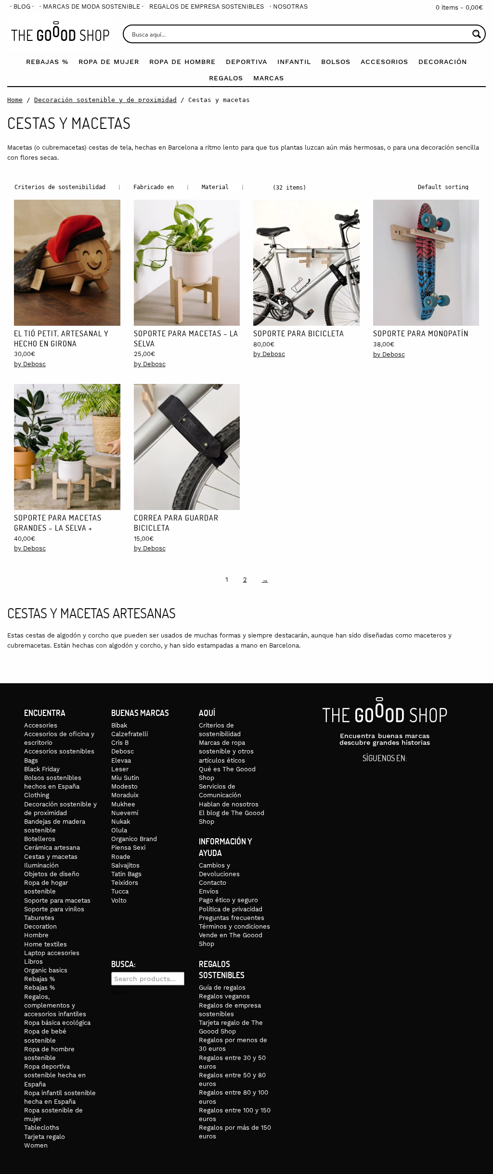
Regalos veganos (224, 996)
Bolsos (335, 61)
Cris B (120, 742)
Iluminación (41, 865)
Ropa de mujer (108, 61)
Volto (119, 900)
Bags (31, 760)
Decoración (442, 61)
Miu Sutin (125, 777)
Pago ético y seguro (228, 900)
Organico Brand (134, 838)
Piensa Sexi (128, 847)
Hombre (36, 935)
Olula (119, 830)
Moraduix (125, 795)
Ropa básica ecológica (57, 1022)
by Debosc (30, 364)
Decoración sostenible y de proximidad (105, 99)
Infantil (294, 61)
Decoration (40, 926)
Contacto (212, 882)
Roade (120, 856)
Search (119, 992)
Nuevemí (124, 813)
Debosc (122, 751)
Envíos (209, 891)
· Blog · (22, 6)
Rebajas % (47, 61)
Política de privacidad (230, 909)
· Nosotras (289, 6)
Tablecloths (41, 1127)
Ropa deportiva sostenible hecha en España (55, 1075)
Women (36, 1145)
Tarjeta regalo (44, 1136)
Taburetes (39, 917)
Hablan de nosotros (229, 804)
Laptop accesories (51, 953)
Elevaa (121, 760)
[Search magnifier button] (476, 33)
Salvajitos (125, 865)
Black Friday (42, 769)
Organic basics (45, 970)
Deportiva (246, 61)
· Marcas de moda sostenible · (91, 6)
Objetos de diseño (51, 874)
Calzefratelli (129, 734)
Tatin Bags (126, 874)
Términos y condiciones (234, 926)
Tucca (120, 891)
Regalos (226, 78)
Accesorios (384, 61)
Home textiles (45, 944)
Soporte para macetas (57, 900)
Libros (33, 961)
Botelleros (39, 838)
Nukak (120, 821)
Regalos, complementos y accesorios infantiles (55, 1005)
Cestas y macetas (51, 856)
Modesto (124, 786)
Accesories (40, 725)
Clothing (36, 795)
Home (15, 99)
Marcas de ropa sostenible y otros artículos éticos (226, 751)
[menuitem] (22, 6)
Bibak (119, 725)
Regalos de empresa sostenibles (206, 6)
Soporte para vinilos (54, 909)
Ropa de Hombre (182, 61)
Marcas (268, 78)
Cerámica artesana (52, 847)
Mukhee (123, 804)
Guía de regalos (222, 987)
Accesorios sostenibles (59, 751)
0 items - (459, 7)
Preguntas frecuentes (231, 917)
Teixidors (124, 882)
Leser (120, 769)
